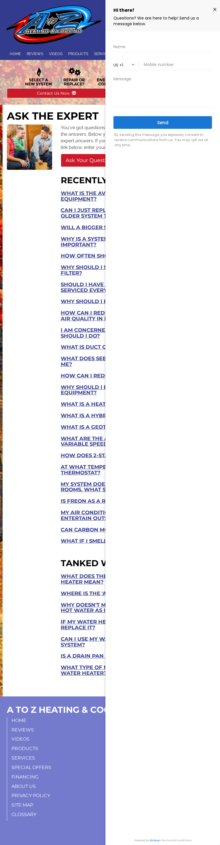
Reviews (35, 54)
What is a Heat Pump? (94, 404)
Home (15, 54)
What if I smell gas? (92, 541)
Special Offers (31, 767)
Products (78, 54)
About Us (23, 786)
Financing (24, 777)
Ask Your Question (89, 160)
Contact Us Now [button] (54, 93)
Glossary (23, 814)
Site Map (22, 805)
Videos (55, 54)
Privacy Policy (30, 795)
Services (23, 758)
